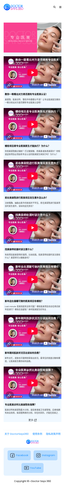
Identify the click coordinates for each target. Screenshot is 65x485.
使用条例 (37, 434)
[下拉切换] (54, 7)
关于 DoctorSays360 (17, 434)
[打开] (60, 7)
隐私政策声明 (53, 434)
